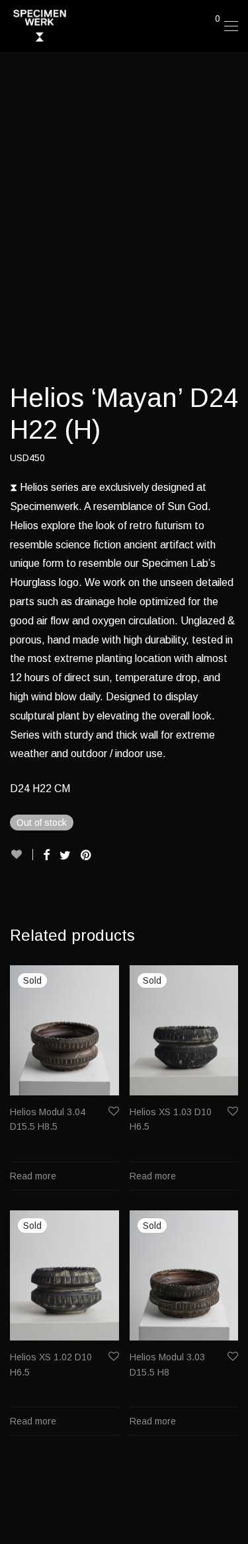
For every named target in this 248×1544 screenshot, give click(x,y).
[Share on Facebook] (46, 855)
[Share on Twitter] (65, 855)
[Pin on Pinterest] (87, 855)
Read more (33, 1176)
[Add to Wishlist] (21, 854)
